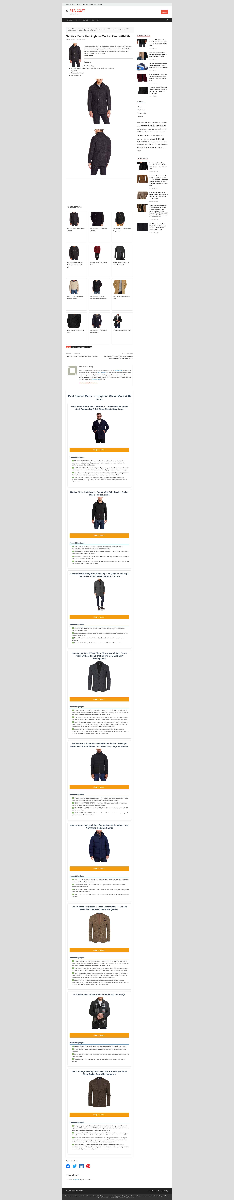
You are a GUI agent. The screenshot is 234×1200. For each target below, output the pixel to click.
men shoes (147, 135)
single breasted (142, 142)
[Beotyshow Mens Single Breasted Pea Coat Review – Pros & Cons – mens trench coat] (142, 163)
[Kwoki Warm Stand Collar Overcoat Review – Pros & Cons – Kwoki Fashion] (142, 53)
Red (98, 20)
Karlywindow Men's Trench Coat (121, 297)
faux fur (149, 129)
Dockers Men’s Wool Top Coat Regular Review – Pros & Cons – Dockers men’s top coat (158, 42)
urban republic (140, 144)
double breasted (156, 125)
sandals (154, 139)
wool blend (156, 147)
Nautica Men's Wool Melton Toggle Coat (122, 230)
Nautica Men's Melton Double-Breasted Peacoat (98, 297)
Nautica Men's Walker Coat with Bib (75, 230)
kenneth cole (145, 131)
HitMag (166, 1191)
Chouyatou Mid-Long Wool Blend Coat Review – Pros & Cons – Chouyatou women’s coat (158, 77)
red (151, 139)
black (153, 122)
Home (78, 4)
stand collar (153, 142)
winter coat (118, 370)
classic (144, 125)
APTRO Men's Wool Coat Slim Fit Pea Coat (121, 264)
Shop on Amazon (99, 450)
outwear (139, 139)
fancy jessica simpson (142, 129)
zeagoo (164, 148)
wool (148, 147)
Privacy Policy (92, 4)
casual (138, 126)
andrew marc (143, 122)
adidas (138, 122)
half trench (157, 129)
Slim (92, 20)
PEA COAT (77, 10)
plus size (146, 139)
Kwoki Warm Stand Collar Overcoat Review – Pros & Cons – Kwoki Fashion (158, 54)
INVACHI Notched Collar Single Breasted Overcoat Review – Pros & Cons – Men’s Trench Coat (157, 226)
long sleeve (162, 131)
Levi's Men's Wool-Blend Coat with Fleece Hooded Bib (75, 265)
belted (149, 122)
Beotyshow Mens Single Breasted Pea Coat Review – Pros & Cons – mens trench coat (158, 165)
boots (156, 122)
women (103, 372)
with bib (89, 347)
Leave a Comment (81, 39)
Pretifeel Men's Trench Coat (122, 330)
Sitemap (100, 4)
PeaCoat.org (96, 379)
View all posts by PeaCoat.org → (88, 383)
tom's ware (160, 142)
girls (153, 129)
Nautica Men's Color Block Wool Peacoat (98, 331)
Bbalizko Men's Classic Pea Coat (75, 331)
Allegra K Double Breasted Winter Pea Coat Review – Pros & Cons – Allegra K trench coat (158, 90)
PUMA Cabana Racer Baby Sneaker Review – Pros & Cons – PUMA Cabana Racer (158, 65)
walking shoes (148, 144)
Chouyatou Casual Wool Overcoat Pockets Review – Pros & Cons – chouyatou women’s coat (158, 195)
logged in (77, 1179)
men (73, 347)
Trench (85, 20)
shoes (161, 138)
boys (160, 122)
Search (164, 12)
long (157, 131)
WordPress (158, 1191)
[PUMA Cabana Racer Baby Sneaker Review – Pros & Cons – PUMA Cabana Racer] (142, 64)
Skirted (70, 20)
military (155, 135)
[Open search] (167, 20)
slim (149, 142)
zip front (139, 150)
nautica (77, 347)
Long (77, 20)
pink (142, 139)
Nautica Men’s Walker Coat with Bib (98, 230)
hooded (163, 129)
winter (154, 144)
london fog (152, 131)
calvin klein (164, 122)
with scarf (165, 144)
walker (83, 347)
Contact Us (84, 4)
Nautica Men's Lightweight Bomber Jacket (75, 297)
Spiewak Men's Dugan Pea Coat (98, 264)
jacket (139, 131)
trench (165, 142)
